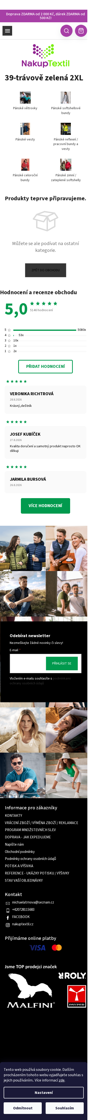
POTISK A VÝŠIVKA (19, 866)
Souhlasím (64, 1108)
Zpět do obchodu (46, 270)
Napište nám (14, 844)
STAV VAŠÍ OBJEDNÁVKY (24, 880)
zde (62, 1080)
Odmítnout (23, 1108)
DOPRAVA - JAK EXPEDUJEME (28, 837)
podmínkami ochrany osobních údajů (40, 681)
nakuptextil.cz (22, 924)
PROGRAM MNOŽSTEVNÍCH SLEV (30, 830)
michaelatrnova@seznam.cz (33, 902)
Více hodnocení (45, 506)
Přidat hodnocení (45, 366)
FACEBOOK (21, 917)
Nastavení (44, 1092)
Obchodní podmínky (20, 852)
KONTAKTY (13, 815)
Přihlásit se (61, 663)
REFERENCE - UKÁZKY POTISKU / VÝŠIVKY (37, 873)
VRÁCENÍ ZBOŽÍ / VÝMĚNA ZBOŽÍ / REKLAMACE (41, 823)
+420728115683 (23, 909)
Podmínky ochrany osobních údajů (30, 859)
